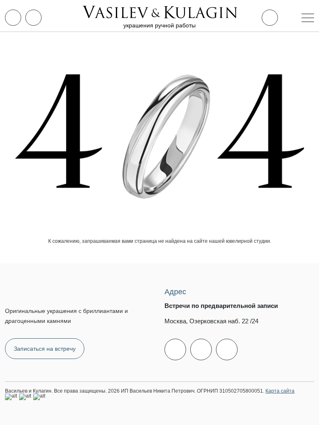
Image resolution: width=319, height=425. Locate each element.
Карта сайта (279, 391)
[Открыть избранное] (270, 18)
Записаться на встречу (45, 348)
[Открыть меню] (308, 18)
